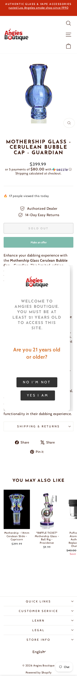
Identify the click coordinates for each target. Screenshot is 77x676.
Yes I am (37, 395)
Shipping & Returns (38, 426)
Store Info (38, 639)
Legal (38, 630)
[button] (38, 169)
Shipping (21, 173)
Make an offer (38, 244)
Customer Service (38, 611)
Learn (38, 620)
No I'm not (37, 382)
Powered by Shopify (39, 672)
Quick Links (38, 601)
